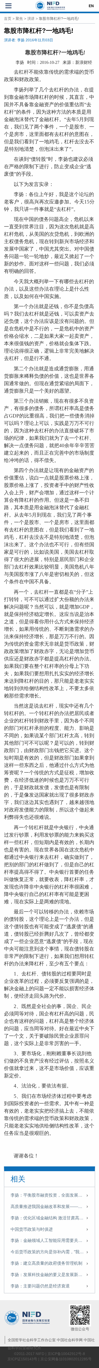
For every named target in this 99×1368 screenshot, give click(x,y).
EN (91, 6)
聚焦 (19, 18)
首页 (7, 18)
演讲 (31, 18)
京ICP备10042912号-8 (66, 1354)
